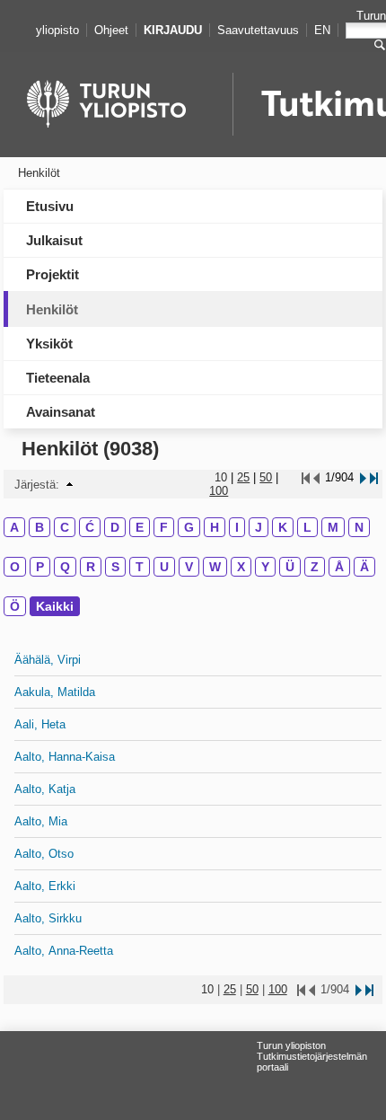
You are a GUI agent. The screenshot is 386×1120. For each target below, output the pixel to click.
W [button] (215, 567)
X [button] (241, 567)
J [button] (258, 527)
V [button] (189, 567)
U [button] (164, 567)
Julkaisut (54, 240)
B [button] (39, 527)
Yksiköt (49, 343)
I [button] (237, 527)
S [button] (115, 567)
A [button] (14, 527)
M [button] (333, 527)
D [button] (114, 527)
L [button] (307, 527)
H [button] (214, 527)
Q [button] (65, 567)
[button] (69, 484)
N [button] (359, 527)
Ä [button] (364, 567)
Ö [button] (15, 606)
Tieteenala (58, 377)
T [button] (140, 567)
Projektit (52, 274)
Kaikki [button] (55, 606)
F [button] (164, 527)
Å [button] (339, 567)
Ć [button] (89, 527)
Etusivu (50, 206)
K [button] (282, 527)
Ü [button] (289, 567)
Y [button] (265, 567)
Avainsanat (60, 411)
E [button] (140, 527)
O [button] (15, 567)
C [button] (64, 527)
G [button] (189, 527)
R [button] (90, 567)
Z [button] (315, 567)
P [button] (40, 567)
